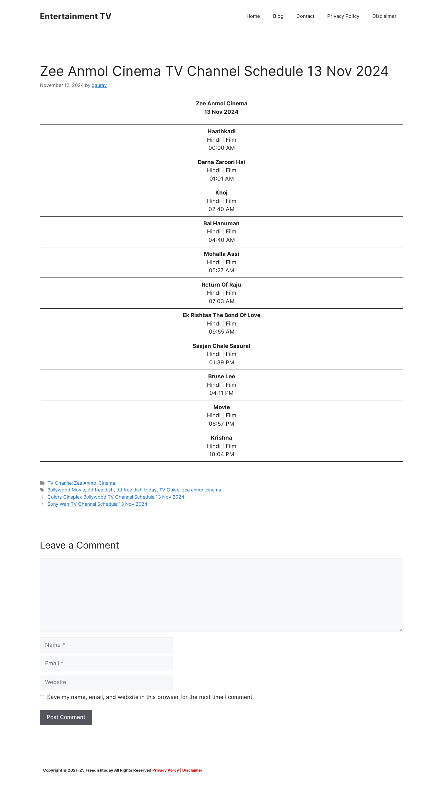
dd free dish (101, 489)
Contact (305, 16)
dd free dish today (136, 489)
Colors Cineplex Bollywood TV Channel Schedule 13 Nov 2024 (115, 497)
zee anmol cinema (201, 489)
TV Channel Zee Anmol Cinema (81, 483)
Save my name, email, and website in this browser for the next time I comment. (150, 697)
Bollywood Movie (66, 489)
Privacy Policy (343, 16)
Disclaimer (384, 16)
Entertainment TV (76, 16)
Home (253, 16)
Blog (278, 16)
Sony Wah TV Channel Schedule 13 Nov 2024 (97, 504)
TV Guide (169, 489)
